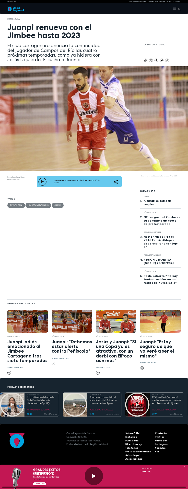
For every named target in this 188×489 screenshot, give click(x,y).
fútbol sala (13, 19)
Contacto (161, 433)
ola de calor (153, 2)
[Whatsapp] (145, 60)
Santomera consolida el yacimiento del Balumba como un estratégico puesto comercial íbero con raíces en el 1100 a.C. (103, 400)
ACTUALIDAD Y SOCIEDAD (38, 409)
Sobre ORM (132, 433)
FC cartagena (174, 2)
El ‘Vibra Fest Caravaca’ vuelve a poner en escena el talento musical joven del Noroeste (166, 400)
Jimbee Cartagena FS (38, 205)
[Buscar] (178, 9)
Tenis (146, 196)
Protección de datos (138, 451)
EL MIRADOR (33, 394)
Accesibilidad (133, 458)
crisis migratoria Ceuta (138, 2)
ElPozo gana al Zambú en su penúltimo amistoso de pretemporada (162, 220)
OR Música (146, 472)
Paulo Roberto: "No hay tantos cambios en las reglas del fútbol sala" (160, 279)
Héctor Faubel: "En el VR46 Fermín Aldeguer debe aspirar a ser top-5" (161, 242)
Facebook (161, 440)
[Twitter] (151, 60)
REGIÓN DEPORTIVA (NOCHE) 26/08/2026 (159, 261)
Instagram (161, 444)
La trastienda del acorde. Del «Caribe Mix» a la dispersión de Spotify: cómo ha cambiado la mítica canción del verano (41, 400)
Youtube (160, 447)
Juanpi (57, 205)
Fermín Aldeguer (152, 232)
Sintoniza (131, 436)
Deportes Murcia (152, 255)
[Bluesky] (162, 60)
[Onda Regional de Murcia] (15, 9)
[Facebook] (156, 60)
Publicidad (132, 440)
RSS (157, 451)
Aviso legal (132, 455)
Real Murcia (163, 2)
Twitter (159, 436)
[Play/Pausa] (94, 476)
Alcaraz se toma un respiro (158, 202)
